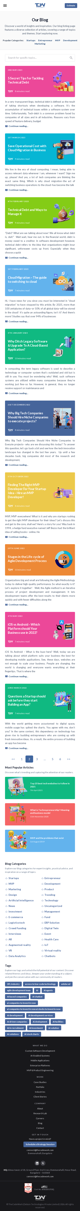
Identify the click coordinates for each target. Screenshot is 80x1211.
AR (10, 939)
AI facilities (58, 1021)
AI (37, 990)
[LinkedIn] (37, 1163)
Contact (40, 1128)
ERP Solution (52, 922)
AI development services (40, 1015)
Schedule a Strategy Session (40, 1144)
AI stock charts (31, 1034)
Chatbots (49, 956)
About (40, 1108)
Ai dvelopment (40, 1021)
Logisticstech (17, 922)
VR (10, 950)
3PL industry (13, 984)
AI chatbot (37, 996)
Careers (40, 1118)
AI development (15, 1015)
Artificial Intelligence (21, 900)
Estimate (71, 5)
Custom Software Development (40, 1051)
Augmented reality (20, 944)
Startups (30, 40)
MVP (57, 40)
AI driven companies (17, 1021)
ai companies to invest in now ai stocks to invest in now (33, 1009)
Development (70, 40)
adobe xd (65, 984)
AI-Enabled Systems (40, 1055)
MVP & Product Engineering (40, 1070)
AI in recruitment (15, 1028)
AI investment (36, 1028)
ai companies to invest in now (21, 1003)
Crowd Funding (17, 928)
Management (52, 911)
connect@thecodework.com (40, 1150)
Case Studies (40, 1082)
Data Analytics (17, 956)
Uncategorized (53, 905)
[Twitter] (43, 1163)
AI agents (48, 990)
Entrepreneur (45, 40)
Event (47, 933)
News (12, 905)
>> (68, 759)
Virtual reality (52, 950)
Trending (49, 894)
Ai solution (53, 1028)
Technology (51, 900)
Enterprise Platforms (40, 1065)
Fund (47, 917)
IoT (46, 944)
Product (49, 889)
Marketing (40, 43)
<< (13, 759)
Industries (40, 1092)
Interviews (15, 933)
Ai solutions (13, 1034)
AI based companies (17, 996)
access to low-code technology (40, 984)
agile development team (19, 990)
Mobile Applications (40, 1060)
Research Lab (40, 1113)
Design (13, 894)
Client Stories (40, 1096)
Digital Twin (51, 928)
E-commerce (16, 917)
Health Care (51, 939)
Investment (15, 911)
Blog (40, 1123)
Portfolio (40, 1087)
